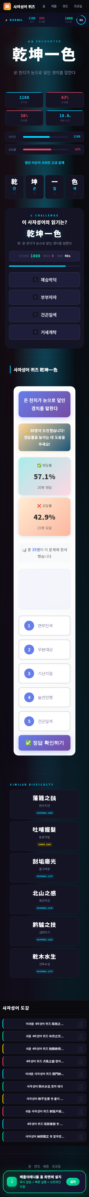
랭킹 (65, 6)
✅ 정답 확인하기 (44, 742)
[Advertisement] (44, 588)
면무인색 (40, 626)
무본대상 (40, 649)
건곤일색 (40, 721)
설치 (73, 1182)
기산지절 (40, 673)
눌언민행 (40, 697)
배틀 (54, 6)
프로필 (78, 6)
